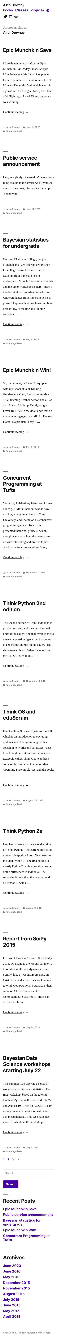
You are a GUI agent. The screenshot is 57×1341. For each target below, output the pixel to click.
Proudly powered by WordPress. (34, 1332)
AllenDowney (13, 127)
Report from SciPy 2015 (24, 941)
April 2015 (11, 1316)
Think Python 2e (22, 831)
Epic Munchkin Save (27, 50)
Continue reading (16, 112)
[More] (48, 10)
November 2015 (16, 1288)
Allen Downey (13, 5)
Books (8, 10)
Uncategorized (14, 131)
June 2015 (11, 1305)
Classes (21, 10)
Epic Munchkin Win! (27, 370)
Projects (37, 10)
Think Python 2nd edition (24, 606)
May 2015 (11, 1311)
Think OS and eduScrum (19, 714)
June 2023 (12, 1266)
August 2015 (14, 1294)
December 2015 (16, 1283)
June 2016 (11, 1271)
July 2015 (11, 1300)
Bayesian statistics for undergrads (26, 243)
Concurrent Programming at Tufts (22, 484)
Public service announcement (21, 161)
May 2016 (11, 1277)
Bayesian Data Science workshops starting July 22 (26, 1064)
